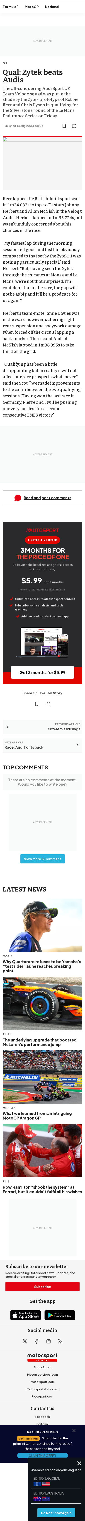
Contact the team (43, 1446)
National (52, 7)
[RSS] (60, 1341)
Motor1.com (42, 1367)
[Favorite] (64, 126)
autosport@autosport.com (42, 1431)
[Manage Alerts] (48, 703)
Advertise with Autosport (42, 1438)
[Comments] (75, 126)
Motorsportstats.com (42, 1389)
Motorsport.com (43, 1382)
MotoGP (32, 7)
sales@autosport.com (42, 1453)
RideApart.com (42, 1396)
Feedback (42, 1417)
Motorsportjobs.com (42, 1374)
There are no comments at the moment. (42, 782)
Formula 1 (10, 7)
